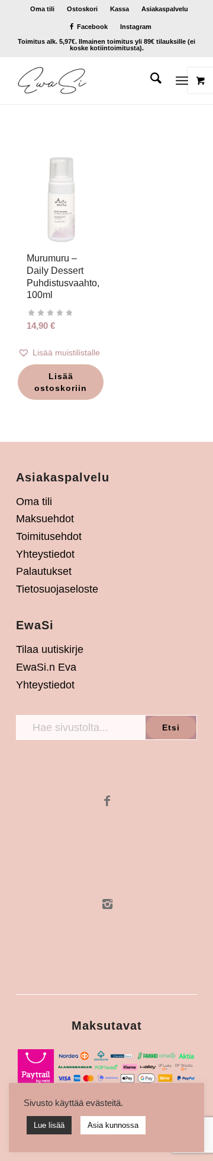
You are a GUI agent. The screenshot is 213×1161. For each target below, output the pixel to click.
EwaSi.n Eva (46, 667)
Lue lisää (49, 1125)
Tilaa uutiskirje (49, 649)
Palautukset (44, 571)
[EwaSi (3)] (88, 80)
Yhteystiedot (45, 554)
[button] (61, 353)
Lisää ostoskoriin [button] (60, 382)
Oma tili (42, 8)
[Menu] (182, 80)
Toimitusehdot (49, 536)
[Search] (150, 80)
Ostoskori (82, 8)
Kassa (119, 8)
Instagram (135, 26)
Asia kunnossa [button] (113, 1125)
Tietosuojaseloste (57, 589)
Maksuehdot (45, 519)
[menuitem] (42, 9)
